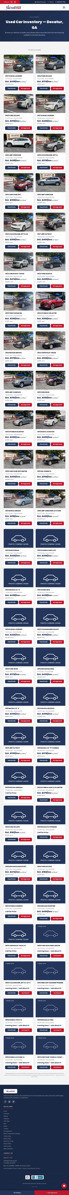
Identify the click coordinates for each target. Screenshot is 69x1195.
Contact (6, 1128)
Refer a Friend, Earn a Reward (12, 1133)
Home (31, 17)
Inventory (6, 1113)
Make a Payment (8, 1148)
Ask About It (57, 956)
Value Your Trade (8, 1141)
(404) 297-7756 (8, 1157)
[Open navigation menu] (63, 7)
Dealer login (34, 1186)
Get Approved (25, 88)
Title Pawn (7, 1121)
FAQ (5, 1123)
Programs (6, 1118)
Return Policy (7, 1138)
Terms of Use (7, 1136)
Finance (6, 1116)
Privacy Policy (7, 1143)
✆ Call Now (17, 1192)
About (5, 1126)
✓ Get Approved (52, 1192)
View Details (12, 88)
